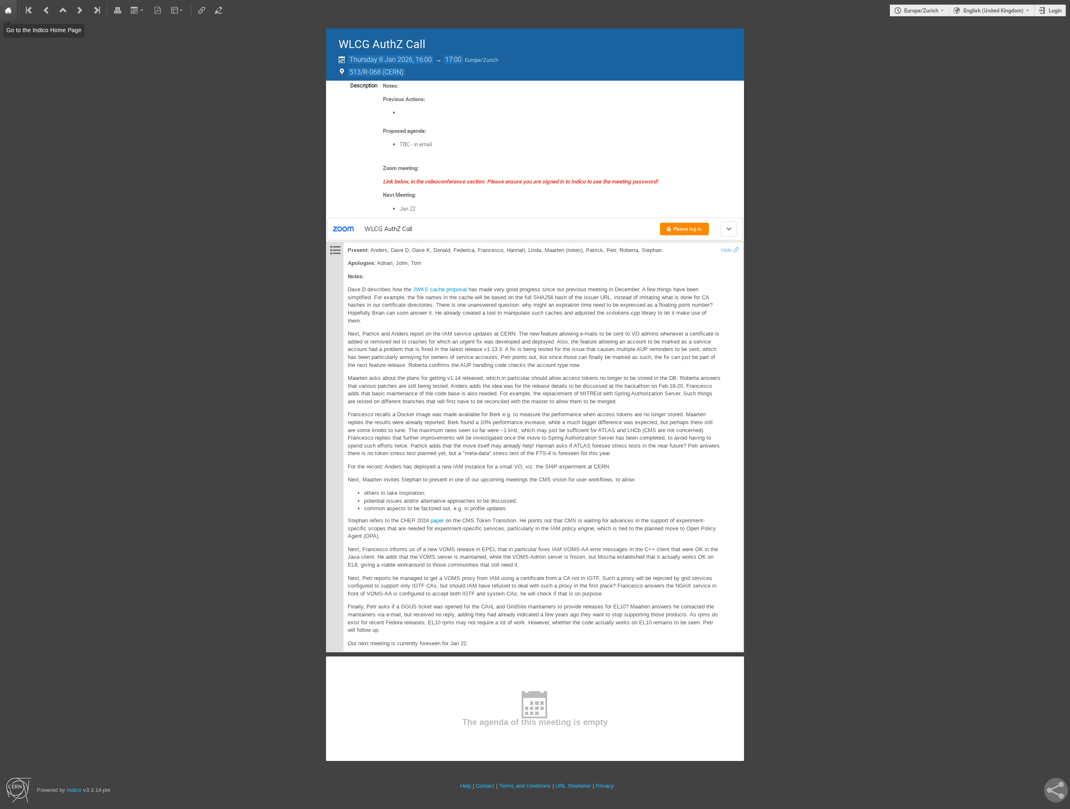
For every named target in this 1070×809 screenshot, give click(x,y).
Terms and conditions (525, 785)
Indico (74, 790)
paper (437, 520)
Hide (726, 250)
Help (465, 785)
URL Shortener (573, 785)
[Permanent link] (736, 250)
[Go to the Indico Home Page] (8, 10)
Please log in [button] (687, 229)
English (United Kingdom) (993, 10)
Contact (485, 785)
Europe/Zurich (921, 10)
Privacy (605, 785)
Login (1055, 10)
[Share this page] (1056, 790)
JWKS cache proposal (440, 289)
